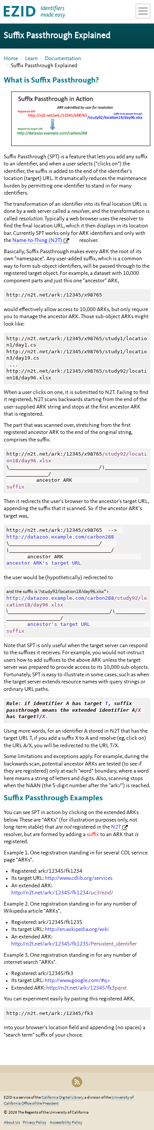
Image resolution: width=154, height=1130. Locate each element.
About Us (12, 1123)
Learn (31, 59)
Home (11, 59)
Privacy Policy (34, 1123)
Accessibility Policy (66, 1123)
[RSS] (77, 1081)
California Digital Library (62, 1098)
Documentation (63, 59)
